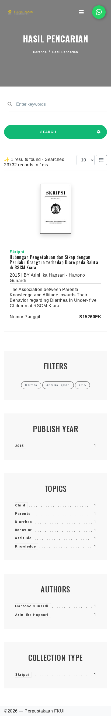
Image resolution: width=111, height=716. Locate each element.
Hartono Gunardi (31, 606)
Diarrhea (23, 522)
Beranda (40, 52)
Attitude (23, 538)
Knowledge (25, 546)
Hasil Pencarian (65, 52)
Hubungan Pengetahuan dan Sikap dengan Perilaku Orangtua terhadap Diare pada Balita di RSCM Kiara (54, 262)
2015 (19, 446)
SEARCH (48, 132)
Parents (22, 514)
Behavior (23, 530)
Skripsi (22, 674)
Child (20, 505)
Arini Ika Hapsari (31, 615)
